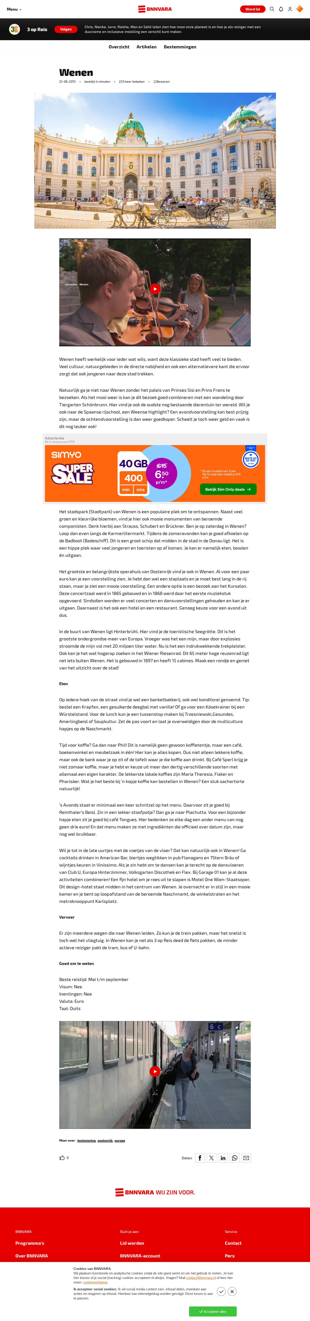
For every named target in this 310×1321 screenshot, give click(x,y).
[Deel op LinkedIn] (223, 1157)
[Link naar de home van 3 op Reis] (14, 29)
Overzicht (119, 46)
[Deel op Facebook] (199, 1157)
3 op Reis (37, 29)
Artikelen (147, 46)
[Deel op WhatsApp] (234, 1157)
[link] (86, 1140)
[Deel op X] (211, 1157)
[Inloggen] (290, 9)
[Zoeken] (272, 9)
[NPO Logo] (299, 9)
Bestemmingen (180, 46)
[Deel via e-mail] (246, 1157)
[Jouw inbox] (281, 9)
